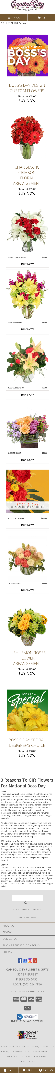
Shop (16, 17)
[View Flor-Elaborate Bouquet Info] (27, 295)
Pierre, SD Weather (11, 1051)
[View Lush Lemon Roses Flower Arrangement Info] (27, 623)
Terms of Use (27, 1061)
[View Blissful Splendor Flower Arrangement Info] (27, 360)
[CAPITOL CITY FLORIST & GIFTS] (27, 10)
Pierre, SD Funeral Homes (15, 1046)
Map (28, 1070)
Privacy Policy (15, 1056)
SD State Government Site (39, 1051)
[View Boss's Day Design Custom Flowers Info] (27, 55)
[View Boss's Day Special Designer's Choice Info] (27, 710)
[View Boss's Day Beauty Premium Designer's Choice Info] (27, 491)
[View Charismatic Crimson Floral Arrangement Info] (27, 137)
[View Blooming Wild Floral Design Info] (27, 426)
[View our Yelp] (35, 962)
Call (10, 1070)
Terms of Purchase (36, 1056)
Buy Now (27, 100)
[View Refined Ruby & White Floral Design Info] (27, 230)
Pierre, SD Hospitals (42, 1046)
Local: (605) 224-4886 (27, 984)
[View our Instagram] (30, 962)
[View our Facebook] (20, 962)
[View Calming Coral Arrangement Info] (27, 556)
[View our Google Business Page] (25, 962)
